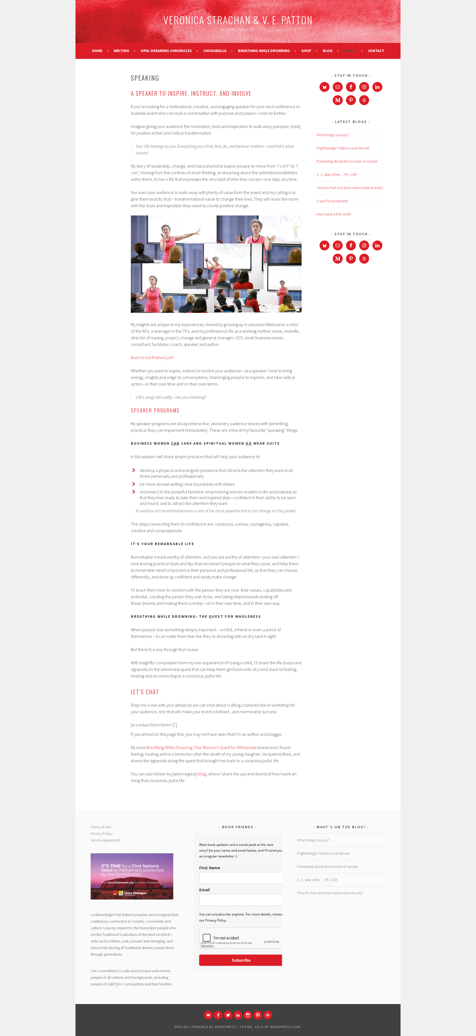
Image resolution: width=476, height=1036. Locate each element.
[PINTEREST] (257, 1015)
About (350, 50)
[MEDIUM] (267, 1015)
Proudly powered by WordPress (205, 1027)
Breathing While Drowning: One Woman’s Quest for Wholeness (201, 747)
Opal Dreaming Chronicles (166, 50)
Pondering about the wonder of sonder (347, 161)
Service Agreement (105, 840)
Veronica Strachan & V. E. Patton (238, 19)
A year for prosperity (332, 200)
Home (97, 50)
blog (202, 774)
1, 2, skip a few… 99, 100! (337, 174)
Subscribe (241, 960)
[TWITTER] (228, 1015)
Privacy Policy (101, 833)
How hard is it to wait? (334, 214)
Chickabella (214, 50)
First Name (209, 867)
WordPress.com (285, 1027)
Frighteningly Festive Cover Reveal (343, 148)
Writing (121, 50)
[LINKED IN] (238, 1015)
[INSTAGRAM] (248, 1015)
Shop (306, 50)
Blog (327, 50)
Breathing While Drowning (264, 50)
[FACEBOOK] (218, 1015)
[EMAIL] (208, 1015)
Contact (376, 50)
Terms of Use (101, 826)
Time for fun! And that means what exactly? (350, 187)
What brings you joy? (333, 134)
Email (204, 889)
